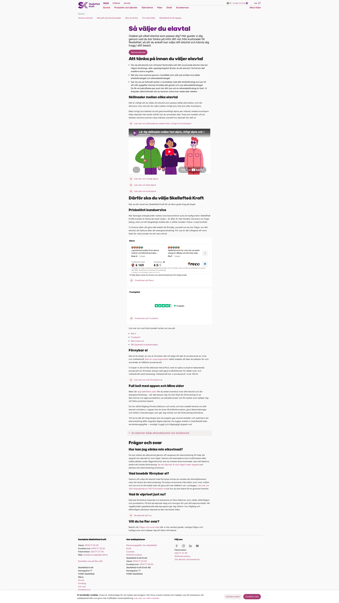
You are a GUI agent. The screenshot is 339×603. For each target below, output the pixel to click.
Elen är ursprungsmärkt (156, 359)
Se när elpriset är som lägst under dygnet (178, 464)
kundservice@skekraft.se (95, 555)
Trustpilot (135, 337)
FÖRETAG (116, 3)
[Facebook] (177, 546)
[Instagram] (183, 546)
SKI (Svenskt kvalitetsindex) (144, 344)
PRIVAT (106, 3)
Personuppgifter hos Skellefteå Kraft (141, 547)
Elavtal (81, 14)
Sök (255, 3)
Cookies (130, 551)
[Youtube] (197, 546)
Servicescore (137, 341)
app (139, 391)
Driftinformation (134, 555)
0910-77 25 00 (92, 545)
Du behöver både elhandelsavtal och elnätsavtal (160, 432)
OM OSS (127, 3)
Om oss (82, 586)
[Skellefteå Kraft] (89, 5)
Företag (82, 583)
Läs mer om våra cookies (146, 598)
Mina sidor (151, 391)
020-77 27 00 (97, 551)
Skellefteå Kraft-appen (170, 18)
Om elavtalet (148, 18)
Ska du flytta (131, 18)
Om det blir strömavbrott (187, 559)
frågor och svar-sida (149, 527)
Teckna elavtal (85, 18)
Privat (81, 580)
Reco (133, 333)
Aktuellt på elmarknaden (109, 18)
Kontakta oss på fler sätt (90, 561)
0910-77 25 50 (98, 548)
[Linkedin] (190, 546)
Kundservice (84, 589)
